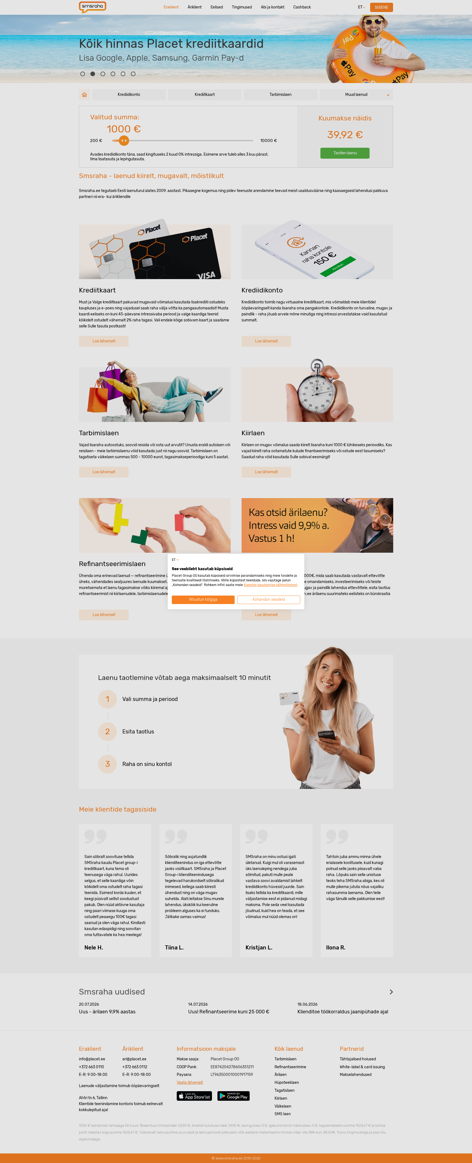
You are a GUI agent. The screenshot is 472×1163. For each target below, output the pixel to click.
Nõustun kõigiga (203, 599)
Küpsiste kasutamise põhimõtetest (270, 585)
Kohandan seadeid (269, 599)
